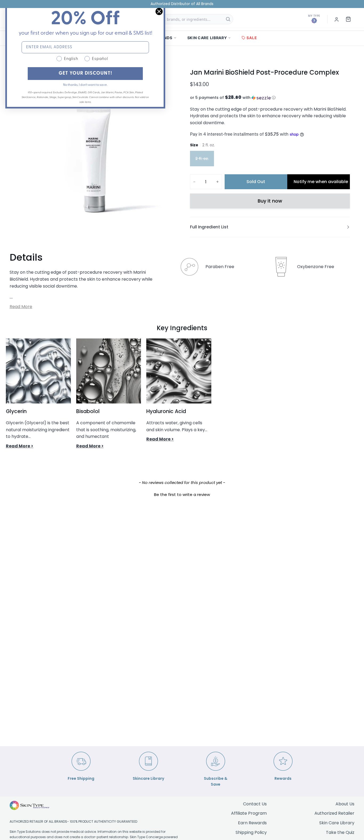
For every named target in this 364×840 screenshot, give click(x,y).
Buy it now (270, 200)
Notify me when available (321, 182)
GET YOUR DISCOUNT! (85, 73)
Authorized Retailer (334, 813)
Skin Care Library (336, 823)
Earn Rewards (252, 823)
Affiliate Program (249, 813)
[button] (270, 97)
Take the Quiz (340, 832)
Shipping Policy (251, 832)
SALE (251, 37)
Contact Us (255, 804)
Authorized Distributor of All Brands (182, 3)
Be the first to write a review (182, 494)
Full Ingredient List (209, 227)
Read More (21, 307)
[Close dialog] (159, 11)
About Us (344, 804)
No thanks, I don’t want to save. (85, 85)
